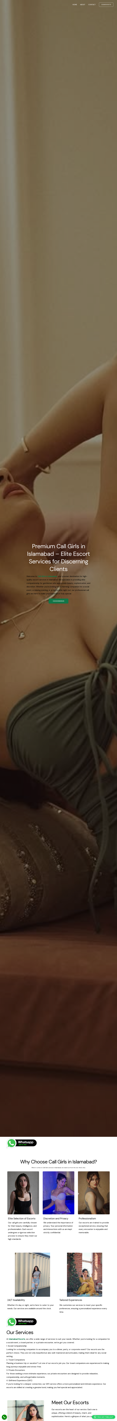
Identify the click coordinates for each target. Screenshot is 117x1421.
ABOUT (82, 5)
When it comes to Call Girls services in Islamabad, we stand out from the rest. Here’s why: (59, 1167)
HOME (74, 5)
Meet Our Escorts (70, 1402)
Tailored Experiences (70, 1300)
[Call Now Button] (4, 1417)
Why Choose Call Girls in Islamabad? (58, 1161)
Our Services (19, 1332)
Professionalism (87, 1218)
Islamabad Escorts (17, 1339)
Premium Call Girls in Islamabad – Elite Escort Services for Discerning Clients (58, 557)
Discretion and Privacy (55, 1218)
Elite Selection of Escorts (21, 1218)
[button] (106, 4)
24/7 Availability (16, 1300)
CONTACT (92, 5)
